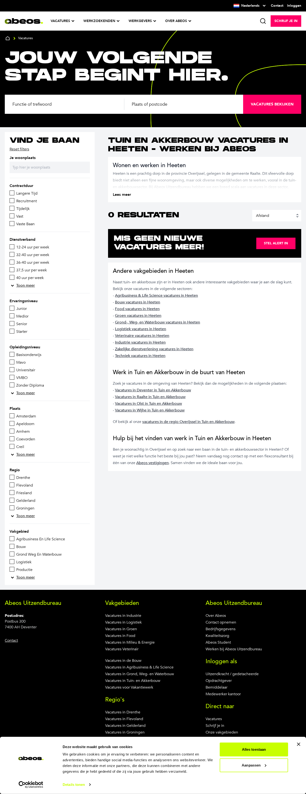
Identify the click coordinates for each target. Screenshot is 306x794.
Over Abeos (216, 615)
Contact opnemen (221, 622)
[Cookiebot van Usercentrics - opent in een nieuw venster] (31, 784)
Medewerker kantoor (223, 694)
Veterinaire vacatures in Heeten (142, 335)
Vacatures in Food (120, 635)
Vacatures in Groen (121, 629)
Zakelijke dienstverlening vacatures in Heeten (154, 349)
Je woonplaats (23, 157)
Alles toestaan (254, 749)
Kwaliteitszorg (217, 635)
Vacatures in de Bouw (123, 660)
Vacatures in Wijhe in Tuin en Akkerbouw (150, 410)
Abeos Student (218, 642)
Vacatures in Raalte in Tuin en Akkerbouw (150, 397)
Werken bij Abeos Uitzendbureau (234, 649)
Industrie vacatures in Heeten (140, 342)
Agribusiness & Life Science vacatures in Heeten (156, 295)
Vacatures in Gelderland (125, 725)
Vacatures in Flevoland (124, 719)
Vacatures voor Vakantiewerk (129, 687)
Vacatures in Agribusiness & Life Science (139, 667)
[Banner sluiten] (298, 744)
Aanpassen (251, 765)
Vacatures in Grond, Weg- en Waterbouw (139, 674)
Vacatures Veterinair (121, 649)
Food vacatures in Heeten (137, 309)
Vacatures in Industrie (123, 615)
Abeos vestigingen (152, 462)
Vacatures (214, 719)
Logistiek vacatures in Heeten (140, 329)
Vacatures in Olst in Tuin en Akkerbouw (148, 403)
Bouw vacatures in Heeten (137, 302)
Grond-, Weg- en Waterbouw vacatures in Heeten (157, 322)
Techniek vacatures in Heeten (140, 355)
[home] (8, 38)
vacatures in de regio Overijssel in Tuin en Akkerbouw (188, 421)
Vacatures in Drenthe (122, 712)
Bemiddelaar (216, 687)
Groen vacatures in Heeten (138, 315)
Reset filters (19, 149)
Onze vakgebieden (222, 732)
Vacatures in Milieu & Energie (130, 642)
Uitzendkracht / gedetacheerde (232, 674)
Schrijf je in (215, 725)
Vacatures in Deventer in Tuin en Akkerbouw (153, 390)
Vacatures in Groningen (125, 732)
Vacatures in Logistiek (123, 622)
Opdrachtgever (219, 680)
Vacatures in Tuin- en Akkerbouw (132, 680)
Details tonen (74, 785)
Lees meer (122, 194)
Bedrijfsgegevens (220, 629)
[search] (263, 21)
